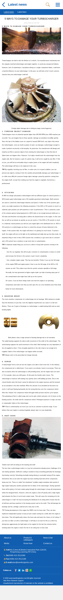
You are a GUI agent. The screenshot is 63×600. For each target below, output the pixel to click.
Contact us (47, 543)
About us (7, 538)
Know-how (28, 543)
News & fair (48, 538)
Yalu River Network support (13, 580)
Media (6, 543)
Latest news (9, 12)
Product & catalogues (28, 539)
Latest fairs (21, 12)
